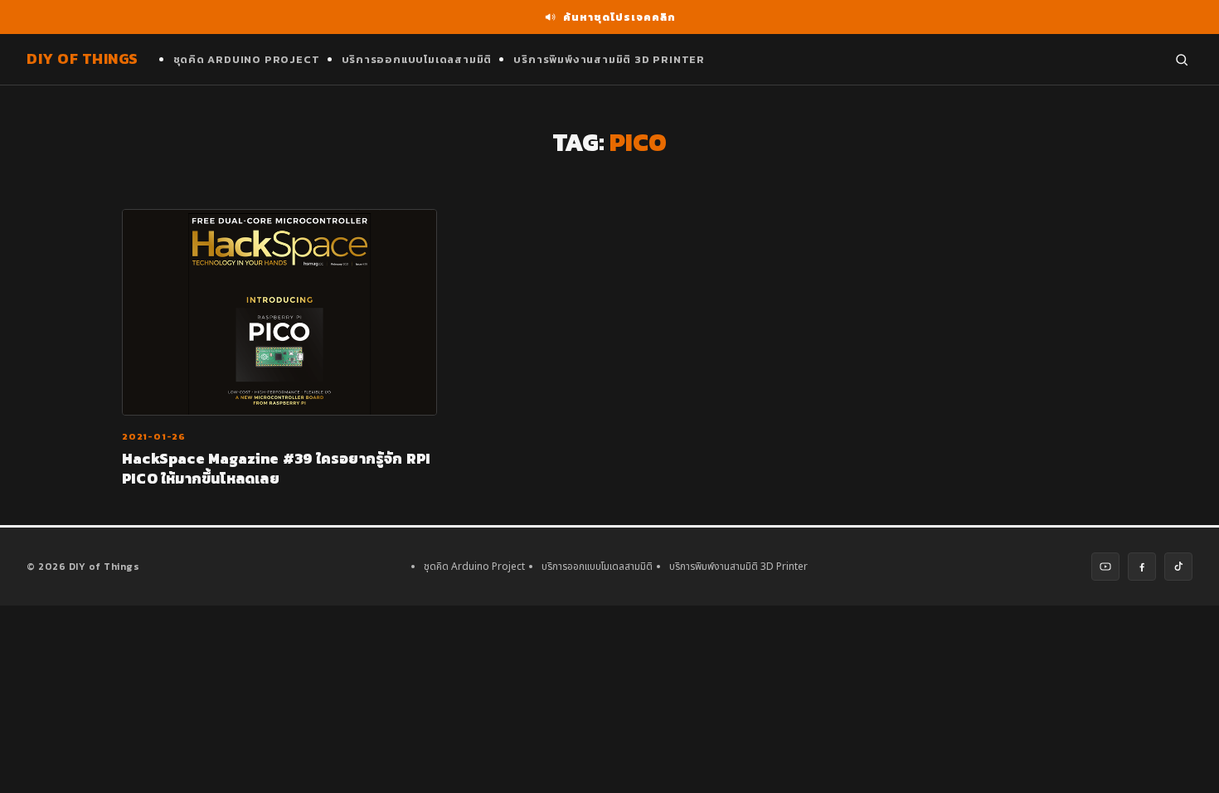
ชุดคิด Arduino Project (246, 59)
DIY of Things (82, 58)
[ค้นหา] (1181, 60)
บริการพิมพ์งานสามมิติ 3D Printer (609, 59)
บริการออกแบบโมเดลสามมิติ (417, 59)
